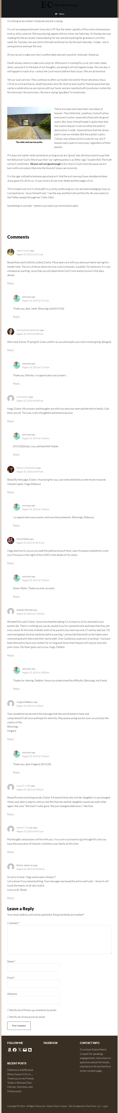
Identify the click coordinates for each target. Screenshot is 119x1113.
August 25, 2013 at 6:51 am (30, 254)
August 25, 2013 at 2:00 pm (35, 672)
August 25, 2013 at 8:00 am (30, 333)
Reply (10, 283)
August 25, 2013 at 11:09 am (31, 613)
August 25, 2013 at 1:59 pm (35, 580)
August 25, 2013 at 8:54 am (30, 471)
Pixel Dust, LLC (93, 1106)
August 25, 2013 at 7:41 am (35, 300)
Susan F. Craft (23, 785)
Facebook (51, 1042)
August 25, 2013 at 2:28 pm (30, 705)
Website (12, 993)
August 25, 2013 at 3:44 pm (30, 789)
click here (85, 1066)
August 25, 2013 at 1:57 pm (35, 367)
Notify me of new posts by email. (28, 1016)
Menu (61, 14)
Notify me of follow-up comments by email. (33, 1010)
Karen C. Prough (25, 827)
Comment (13, 923)
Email (11, 977)
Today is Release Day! (19, 1082)
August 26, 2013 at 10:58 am (31, 869)
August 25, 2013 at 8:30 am (30, 400)
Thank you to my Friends (20, 1078)
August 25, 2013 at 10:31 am (31, 542)
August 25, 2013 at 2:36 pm (35, 756)
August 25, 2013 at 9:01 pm (30, 831)
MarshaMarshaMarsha (28, 330)
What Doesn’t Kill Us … (20, 1074)
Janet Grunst (23, 250)
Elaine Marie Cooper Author (59, 5)
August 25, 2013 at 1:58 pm (35, 438)
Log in (105, 1106)
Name (11, 961)
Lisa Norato (22, 396)
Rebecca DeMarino (26, 467)
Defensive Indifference (20, 1069)
